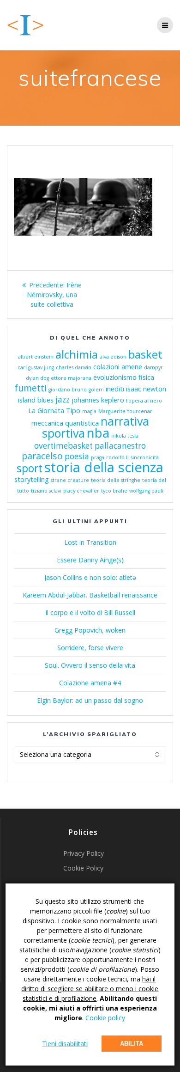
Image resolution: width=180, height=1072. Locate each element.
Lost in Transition (90, 542)
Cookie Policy (83, 868)
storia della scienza (103, 467)
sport (29, 468)
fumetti (30, 388)
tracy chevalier (81, 490)
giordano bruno (67, 389)
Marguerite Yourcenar (125, 411)
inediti (115, 388)
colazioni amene (117, 366)
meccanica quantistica (65, 422)
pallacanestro (120, 445)
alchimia (76, 354)
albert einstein (36, 356)
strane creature (70, 480)
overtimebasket (63, 445)
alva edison (113, 356)
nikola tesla (124, 435)
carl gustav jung (36, 367)
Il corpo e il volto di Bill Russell (90, 612)
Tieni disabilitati (65, 1043)
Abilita (131, 1043)
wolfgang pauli (146, 490)
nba (98, 432)
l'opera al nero (144, 400)
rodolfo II (117, 457)
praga (97, 457)
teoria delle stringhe (115, 480)
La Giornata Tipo (54, 410)
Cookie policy (105, 1017)
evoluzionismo (115, 377)
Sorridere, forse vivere (90, 647)
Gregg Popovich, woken (90, 630)
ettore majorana (71, 378)
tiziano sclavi (46, 490)
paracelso (42, 456)
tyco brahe (114, 490)
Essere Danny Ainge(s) (90, 559)
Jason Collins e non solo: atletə (90, 577)
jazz (62, 399)
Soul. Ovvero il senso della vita (90, 665)
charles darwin (73, 367)
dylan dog (37, 378)
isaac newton (146, 388)
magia (89, 411)
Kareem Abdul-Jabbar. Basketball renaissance (90, 595)
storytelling (31, 479)
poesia (77, 456)
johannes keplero (98, 399)
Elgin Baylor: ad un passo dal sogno (90, 700)
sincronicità (145, 457)
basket (145, 354)
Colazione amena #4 (90, 682)
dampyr (153, 367)
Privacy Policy (83, 853)
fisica (146, 377)
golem (96, 389)
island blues (36, 399)
